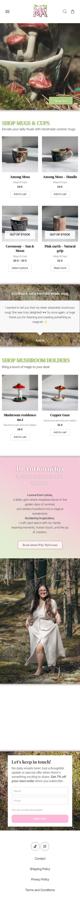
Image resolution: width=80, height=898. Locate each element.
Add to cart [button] (20, 194)
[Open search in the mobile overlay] (65, 12)
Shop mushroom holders (36, 360)
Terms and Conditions (40, 890)
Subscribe (40, 818)
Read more (60, 267)
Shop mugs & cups (26, 123)
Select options (20, 267)
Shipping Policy (40, 869)
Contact (40, 858)
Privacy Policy (40, 879)
